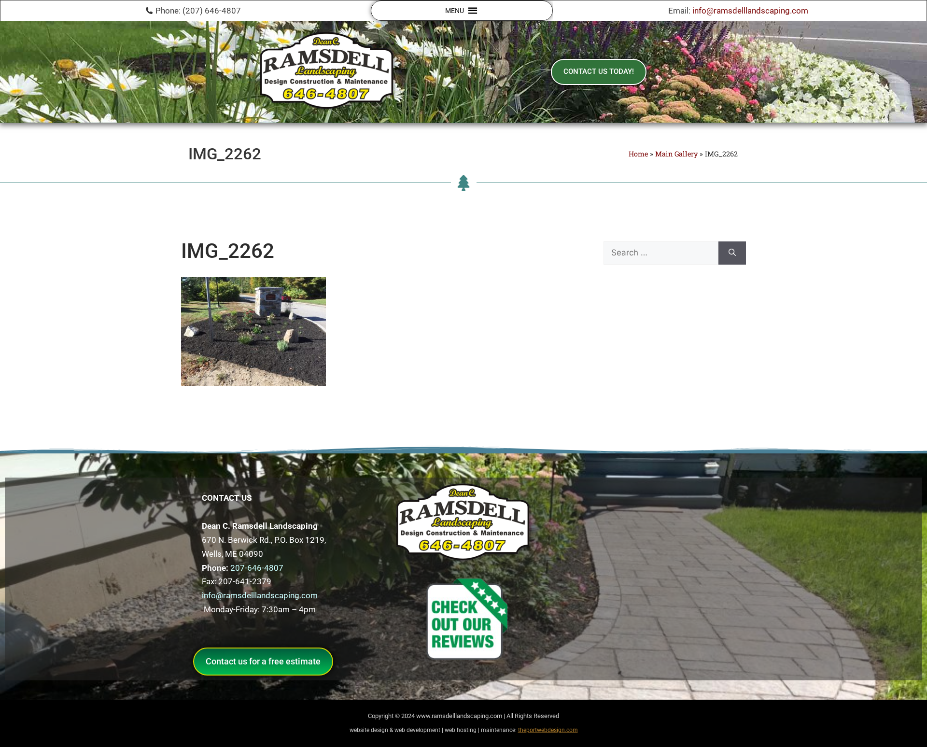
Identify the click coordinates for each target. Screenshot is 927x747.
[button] (454, 10)
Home (638, 153)
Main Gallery (676, 153)
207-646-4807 (256, 568)
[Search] (732, 253)
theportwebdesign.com (548, 730)
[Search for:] (661, 253)
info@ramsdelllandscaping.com (750, 10)
